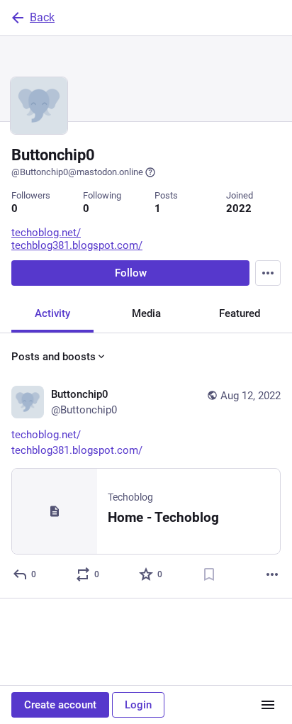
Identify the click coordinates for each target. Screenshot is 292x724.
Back (42, 17)
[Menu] (268, 273)
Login (138, 704)
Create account (60, 704)
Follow (131, 273)
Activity (52, 313)
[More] (272, 574)
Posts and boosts (53, 356)
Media (146, 313)
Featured (239, 313)
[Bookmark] (209, 574)
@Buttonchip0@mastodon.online (77, 172)
